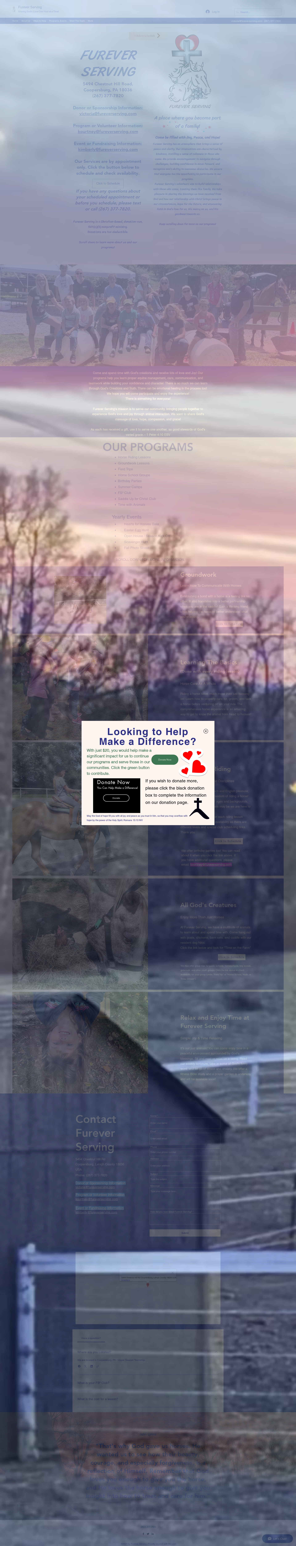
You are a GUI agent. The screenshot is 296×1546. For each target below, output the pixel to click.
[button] (206, 731)
